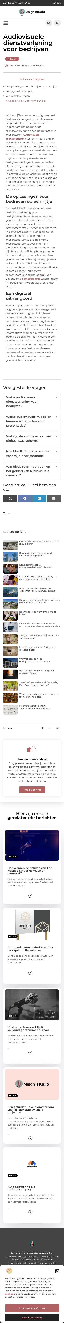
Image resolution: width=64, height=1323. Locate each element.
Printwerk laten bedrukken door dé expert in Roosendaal (30, 949)
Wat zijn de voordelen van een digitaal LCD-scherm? (32, 438)
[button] (57, 1271)
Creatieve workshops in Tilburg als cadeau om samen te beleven (38, 578)
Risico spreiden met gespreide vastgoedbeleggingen (36, 554)
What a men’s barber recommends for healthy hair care (38, 695)
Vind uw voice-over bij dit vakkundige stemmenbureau (28, 1029)
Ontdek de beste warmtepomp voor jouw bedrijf (39, 542)
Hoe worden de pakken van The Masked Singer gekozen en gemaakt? (30, 870)
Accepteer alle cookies (32, 1308)
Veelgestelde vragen (18, 95)
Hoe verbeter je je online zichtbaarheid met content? (35, 707)
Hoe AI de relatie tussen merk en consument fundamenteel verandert (39, 625)
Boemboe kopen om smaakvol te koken (37, 613)
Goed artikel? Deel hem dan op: (27, 100)
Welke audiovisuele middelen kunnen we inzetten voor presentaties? (32, 421)
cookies (9, 1293)
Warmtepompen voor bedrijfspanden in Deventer (34, 660)
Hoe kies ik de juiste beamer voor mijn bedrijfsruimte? (32, 454)
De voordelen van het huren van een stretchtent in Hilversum (39, 601)
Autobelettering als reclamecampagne (21, 1188)
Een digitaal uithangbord (20, 91)
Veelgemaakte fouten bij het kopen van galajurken (39, 636)
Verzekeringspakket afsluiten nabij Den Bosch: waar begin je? (38, 683)
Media (12, 59)
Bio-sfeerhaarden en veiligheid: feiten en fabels (36, 672)
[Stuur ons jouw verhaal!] (32, 748)
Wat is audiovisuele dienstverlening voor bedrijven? (32, 402)
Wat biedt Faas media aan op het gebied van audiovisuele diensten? (32, 471)
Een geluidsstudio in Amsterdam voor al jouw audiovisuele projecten (31, 1109)
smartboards (32, 278)
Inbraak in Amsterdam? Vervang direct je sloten (37, 648)
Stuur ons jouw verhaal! (32, 759)
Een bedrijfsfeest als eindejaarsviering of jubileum (35, 566)
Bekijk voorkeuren (32, 1317)
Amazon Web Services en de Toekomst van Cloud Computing (37, 589)
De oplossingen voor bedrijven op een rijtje (31, 86)
